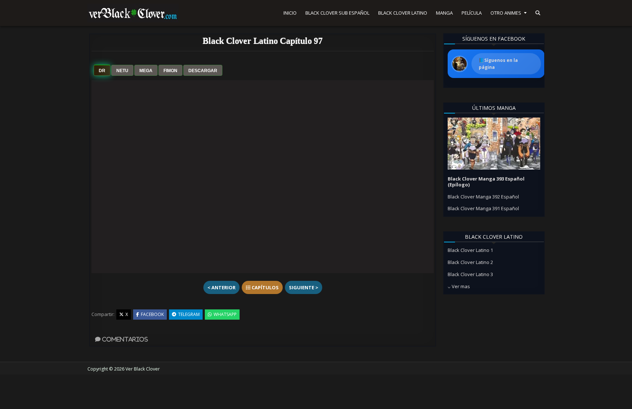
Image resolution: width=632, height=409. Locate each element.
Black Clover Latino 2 (470, 262)
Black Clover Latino (402, 13)
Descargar (202, 70)
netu (122, 70)
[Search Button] (538, 13)
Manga (444, 13)
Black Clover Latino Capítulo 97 (263, 40)
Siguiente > (303, 287)
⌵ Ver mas (459, 286)
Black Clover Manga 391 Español (483, 208)
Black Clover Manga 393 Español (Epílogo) (486, 181)
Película (472, 13)
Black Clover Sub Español (337, 13)
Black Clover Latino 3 (470, 274)
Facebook (152, 314)
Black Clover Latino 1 (470, 250)
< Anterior (221, 287)
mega (146, 70)
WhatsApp (225, 314)
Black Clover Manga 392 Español (483, 196)
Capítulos (265, 287)
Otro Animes (505, 13)
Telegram (189, 314)
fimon (170, 70)
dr (102, 70)
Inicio (290, 13)
